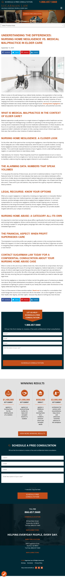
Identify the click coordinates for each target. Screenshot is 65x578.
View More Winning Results (32, 433)
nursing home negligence (51, 104)
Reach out (36, 290)
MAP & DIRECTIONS (32, 530)
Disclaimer (30, 563)
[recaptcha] (32, 488)
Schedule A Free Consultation (32, 13)
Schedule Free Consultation (32, 495)
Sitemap (23, 563)
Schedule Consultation (32, 363)
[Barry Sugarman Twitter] (39, 568)
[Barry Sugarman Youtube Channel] (42, 568)
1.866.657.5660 (48, 2)
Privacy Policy (38, 563)
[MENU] (61, 8)
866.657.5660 (32, 512)
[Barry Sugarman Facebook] (36, 568)
